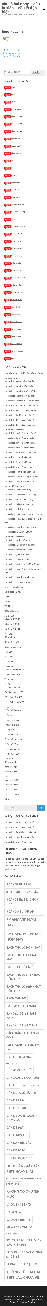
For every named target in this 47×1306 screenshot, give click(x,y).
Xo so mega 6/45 (16, 146)
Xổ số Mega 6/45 (12, 642)
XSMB (13, 87)
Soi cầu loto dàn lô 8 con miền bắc (19, 425)
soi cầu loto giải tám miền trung (18, 504)
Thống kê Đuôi (16, 270)
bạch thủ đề (16, 998)
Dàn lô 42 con (17, 1135)
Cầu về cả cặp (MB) (17, 219)
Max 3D (13, 161)
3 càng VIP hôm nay (21, 922)
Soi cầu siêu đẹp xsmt (14, 486)
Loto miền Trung (16, 322)
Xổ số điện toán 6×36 (14, 669)
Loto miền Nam (16, 314)
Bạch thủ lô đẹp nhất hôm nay (23, 988)
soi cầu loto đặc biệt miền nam (18, 549)
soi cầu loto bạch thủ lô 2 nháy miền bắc (22, 400)
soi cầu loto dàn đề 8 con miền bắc (19, 447)
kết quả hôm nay (16, 109)
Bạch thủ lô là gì (19, 967)
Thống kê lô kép (16, 256)
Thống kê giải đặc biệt (22, 1264)
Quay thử (8, 776)
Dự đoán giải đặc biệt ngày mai (23, 1169)
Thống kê (14, 175)
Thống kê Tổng (16, 285)
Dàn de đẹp (15, 1127)
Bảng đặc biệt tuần (21, 1025)
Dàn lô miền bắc (19, 1142)
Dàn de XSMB (16, 1108)
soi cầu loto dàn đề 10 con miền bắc (20, 452)
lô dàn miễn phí (18, 1219)
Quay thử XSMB (16, 329)
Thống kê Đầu (16, 263)
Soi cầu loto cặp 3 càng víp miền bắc (20, 433)
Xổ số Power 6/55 (12, 647)
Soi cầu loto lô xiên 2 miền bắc (18, 457)
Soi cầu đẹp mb (11, 378)
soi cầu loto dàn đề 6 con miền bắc (19, 442)
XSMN (13, 94)
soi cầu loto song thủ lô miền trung (20, 527)
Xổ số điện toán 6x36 (18, 183)
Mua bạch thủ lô (19, 1227)
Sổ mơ (13, 358)
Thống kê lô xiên (16, 248)
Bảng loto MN (10, 766)
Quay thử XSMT (16, 344)
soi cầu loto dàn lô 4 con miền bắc (19, 415)
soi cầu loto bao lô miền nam (17, 540)
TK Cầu (8, 684)
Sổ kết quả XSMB (17, 116)
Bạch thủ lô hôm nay (23, 947)
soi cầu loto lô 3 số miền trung (18, 509)
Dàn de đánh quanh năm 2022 (22, 1117)
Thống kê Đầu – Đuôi (18, 278)
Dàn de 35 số (15, 1100)
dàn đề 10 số (15, 1150)
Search (35, 72)
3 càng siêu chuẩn (20, 911)
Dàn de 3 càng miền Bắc (31, 1085)
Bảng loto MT (10, 771)
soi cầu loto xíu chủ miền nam (17, 582)
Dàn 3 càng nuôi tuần (23, 1077)
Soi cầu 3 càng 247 (13, 1233)
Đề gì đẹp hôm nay (12, 591)
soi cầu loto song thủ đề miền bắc (19, 471)
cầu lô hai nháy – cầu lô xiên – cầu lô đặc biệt (21, 7)
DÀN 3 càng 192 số (12, 1063)
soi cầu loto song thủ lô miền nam (19, 577)
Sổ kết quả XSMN (17, 124)
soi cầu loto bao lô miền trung (18, 489)
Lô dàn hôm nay (18, 1204)
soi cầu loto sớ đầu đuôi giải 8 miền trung (23, 514)
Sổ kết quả (9, 616)
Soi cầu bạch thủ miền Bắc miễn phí (24, 1242)
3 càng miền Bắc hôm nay (22, 901)
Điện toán (8, 666)
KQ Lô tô (8, 758)
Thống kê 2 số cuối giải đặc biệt (24, 1254)
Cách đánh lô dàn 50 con (22, 1035)
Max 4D (13, 168)
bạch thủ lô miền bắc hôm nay (23, 977)
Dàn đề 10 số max (19, 1158)
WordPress (32, 1302)
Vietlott (8, 634)
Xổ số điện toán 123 (17, 190)
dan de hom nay (18, 1057)
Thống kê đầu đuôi (17, 234)
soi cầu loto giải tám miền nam (18, 554)
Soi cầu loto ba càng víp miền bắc (19, 381)
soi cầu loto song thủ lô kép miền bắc (21, 476)
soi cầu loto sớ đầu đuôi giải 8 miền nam (22, 564)
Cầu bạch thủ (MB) (17, 204)
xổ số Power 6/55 (17, 153)
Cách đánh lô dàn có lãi (22, 1047)
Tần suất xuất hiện (17, 292)
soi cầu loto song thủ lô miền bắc (19, 481)
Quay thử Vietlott (17, 351)
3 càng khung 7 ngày (22, 892)
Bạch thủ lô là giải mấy (21, 957)
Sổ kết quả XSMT (17, 131)
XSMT (13, 102)
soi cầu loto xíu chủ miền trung (18, 531)
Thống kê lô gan (16, 241)
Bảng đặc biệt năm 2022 (21, 1015)
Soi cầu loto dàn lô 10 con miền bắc (20, 410)
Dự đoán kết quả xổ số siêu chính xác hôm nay (24, 1178)
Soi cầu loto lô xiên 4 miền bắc (18, 467)
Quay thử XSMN (16, 336)
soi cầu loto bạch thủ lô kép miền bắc (21, 391)
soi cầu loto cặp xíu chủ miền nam (19, 544)
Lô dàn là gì (15, 1212)
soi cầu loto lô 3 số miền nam (17, 559)
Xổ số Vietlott (10, 637)
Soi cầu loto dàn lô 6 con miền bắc (19, 420)
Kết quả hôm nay (12, 611)
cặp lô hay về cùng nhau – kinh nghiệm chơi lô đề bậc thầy (11, 52)
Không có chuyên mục (23, 1193)
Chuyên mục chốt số (13, 587)
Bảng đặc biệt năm (21, 1006)
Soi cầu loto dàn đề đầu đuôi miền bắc (21, 405)
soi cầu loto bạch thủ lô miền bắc (19, 395)
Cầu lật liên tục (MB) (18, 212)
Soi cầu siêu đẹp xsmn (14, 536)
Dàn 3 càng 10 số (19, 1070)
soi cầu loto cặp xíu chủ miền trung (20, 494)
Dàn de (11, 1085)
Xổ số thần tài (15, 197)
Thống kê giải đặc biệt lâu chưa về (24, 1274)
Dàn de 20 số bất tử (21, 1092)
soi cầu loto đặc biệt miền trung (18, 499)
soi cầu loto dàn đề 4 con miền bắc (19, 438)
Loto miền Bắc (16, 307)
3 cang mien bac (18, 884)
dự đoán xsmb (12, 1184)
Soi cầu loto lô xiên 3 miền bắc (18, 462)
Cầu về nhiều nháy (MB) (19, 226)
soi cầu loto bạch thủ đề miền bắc (19, 386)
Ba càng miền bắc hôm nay (23, 936)
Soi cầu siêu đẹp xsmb (14, 429)
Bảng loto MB (10, 762)
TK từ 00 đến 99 (16, 300)
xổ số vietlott (15, 139)
